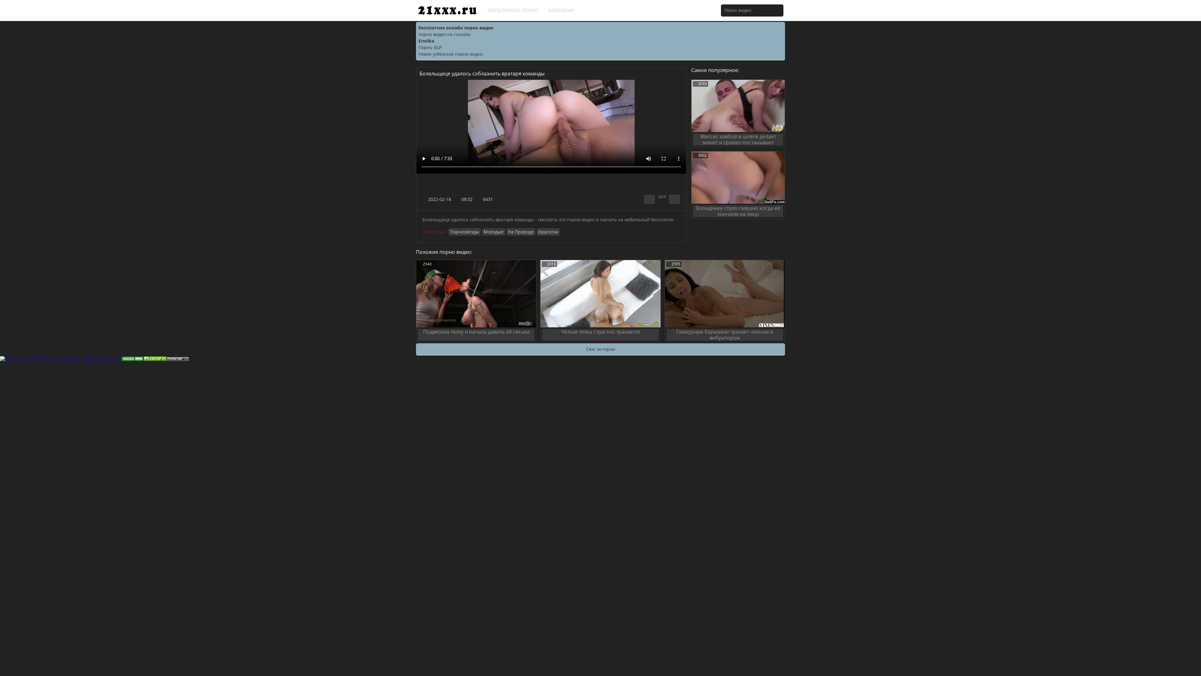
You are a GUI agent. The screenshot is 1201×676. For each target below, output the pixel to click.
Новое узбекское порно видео (450, 54)
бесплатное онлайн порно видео (456, 28)
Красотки (548, 232)
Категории (561, 10)
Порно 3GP (430, 47)
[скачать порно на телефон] (177, 358)
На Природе (521, 232)
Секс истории (600, 349)
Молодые (494, 232)
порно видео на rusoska (444, 34)
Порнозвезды (464, 232)
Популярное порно (513, 10)
